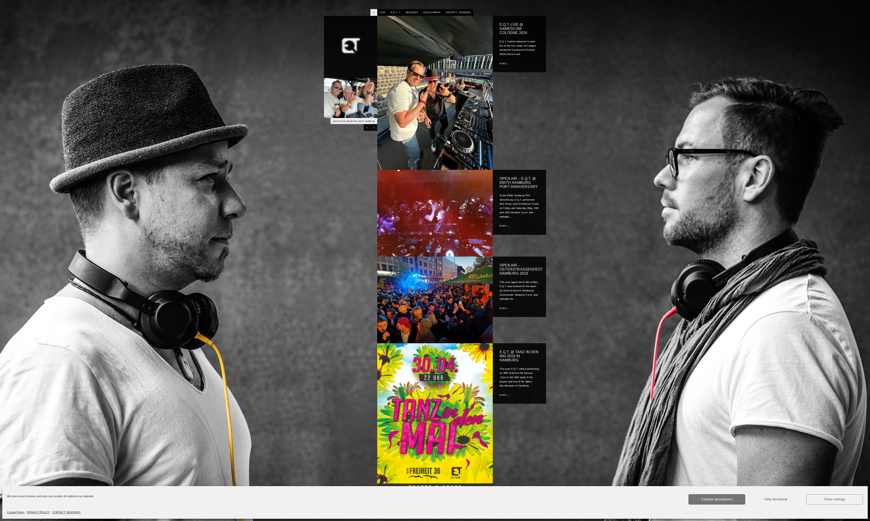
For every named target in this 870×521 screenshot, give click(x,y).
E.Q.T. (395, 12)
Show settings (835, 499)
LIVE (382, 12)
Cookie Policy (16, 512)
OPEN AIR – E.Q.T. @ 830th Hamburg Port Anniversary (519, 183)
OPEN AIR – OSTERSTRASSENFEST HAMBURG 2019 (521, 269)
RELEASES (412, 12)
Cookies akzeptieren (716, 499)
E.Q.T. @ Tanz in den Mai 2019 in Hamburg (519, 356)
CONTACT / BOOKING (66, 512)
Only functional (775, 499)
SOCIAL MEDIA (431, 12)
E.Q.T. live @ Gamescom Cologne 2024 (513, 29)
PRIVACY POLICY (38, 512)
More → (505, 63)
